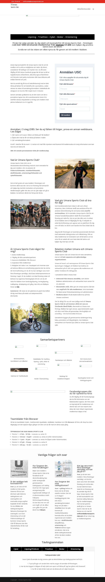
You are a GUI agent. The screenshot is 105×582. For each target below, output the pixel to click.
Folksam (42, 510)
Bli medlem (65, 115)
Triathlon (49, 549)
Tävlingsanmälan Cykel (52, 555)
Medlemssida (83, 9)
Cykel (16, 549)
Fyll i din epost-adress (68, 104)
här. (18, 287)
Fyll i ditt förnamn (66, 84)
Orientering (75, 549)
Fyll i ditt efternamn (67, 94)
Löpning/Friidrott (32, 549)
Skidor (61, 549)
